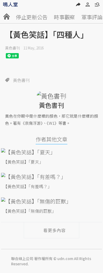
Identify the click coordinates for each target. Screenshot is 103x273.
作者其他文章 (51, 139)
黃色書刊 (12, 47)
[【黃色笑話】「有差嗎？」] (51, 177)
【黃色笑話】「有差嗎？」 (27, 186)
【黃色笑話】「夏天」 (23, 162)
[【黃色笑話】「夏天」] (51, 152)
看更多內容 (54, 230)
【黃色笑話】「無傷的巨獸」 (29, 211)
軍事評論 (91, 17)
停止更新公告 (32, 17)
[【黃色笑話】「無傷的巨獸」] (51, 201)
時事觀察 (64, 17)
